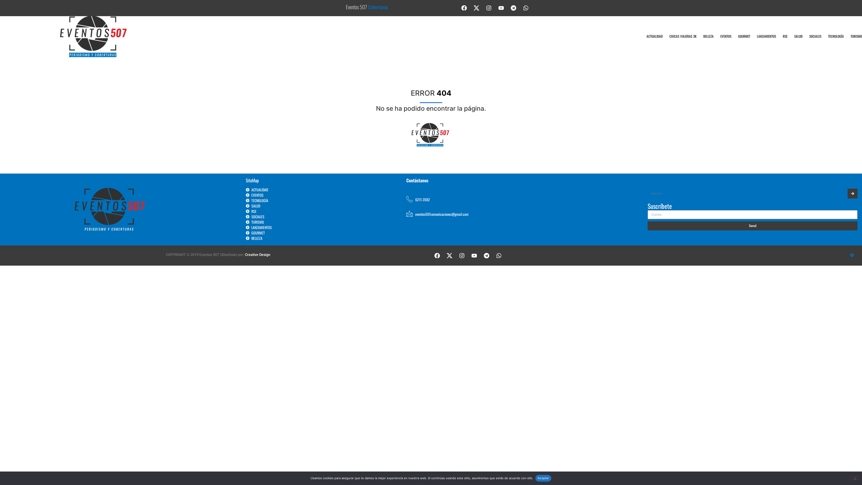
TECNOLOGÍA (836, 36)
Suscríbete (660, 206)
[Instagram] (489, 7)
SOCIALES (815, 36)
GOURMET (744, 36)
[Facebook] (464, 7)
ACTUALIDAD (654, 36)
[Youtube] (501, 7)
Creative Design (257, 255)
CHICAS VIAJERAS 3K (683, 36)
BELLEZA (708, 36)
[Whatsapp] (526, 7)
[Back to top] (852, 255)
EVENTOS (725, 36)
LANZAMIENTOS (766, 36)
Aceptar (543, 478)
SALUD (798, 36)
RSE (785, 36)
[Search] (853, 193)
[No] (855, 478)
